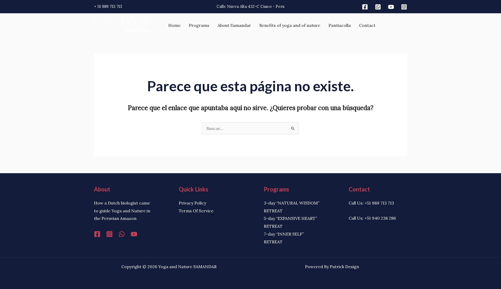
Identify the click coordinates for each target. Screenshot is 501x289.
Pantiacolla (340, 25)
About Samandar (234, 25)
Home (174, 25)
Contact (367, 25)
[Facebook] (365, 7)
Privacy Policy (192, 203)
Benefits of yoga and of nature (289, 25)
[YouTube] (134, 234)
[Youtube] (391, 7)
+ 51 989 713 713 (108, 6)
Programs (199, 25)
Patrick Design (344, 266)
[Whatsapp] (378, 7)
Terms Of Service (196, 210)
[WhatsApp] (121, 234)
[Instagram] (404, 7)
